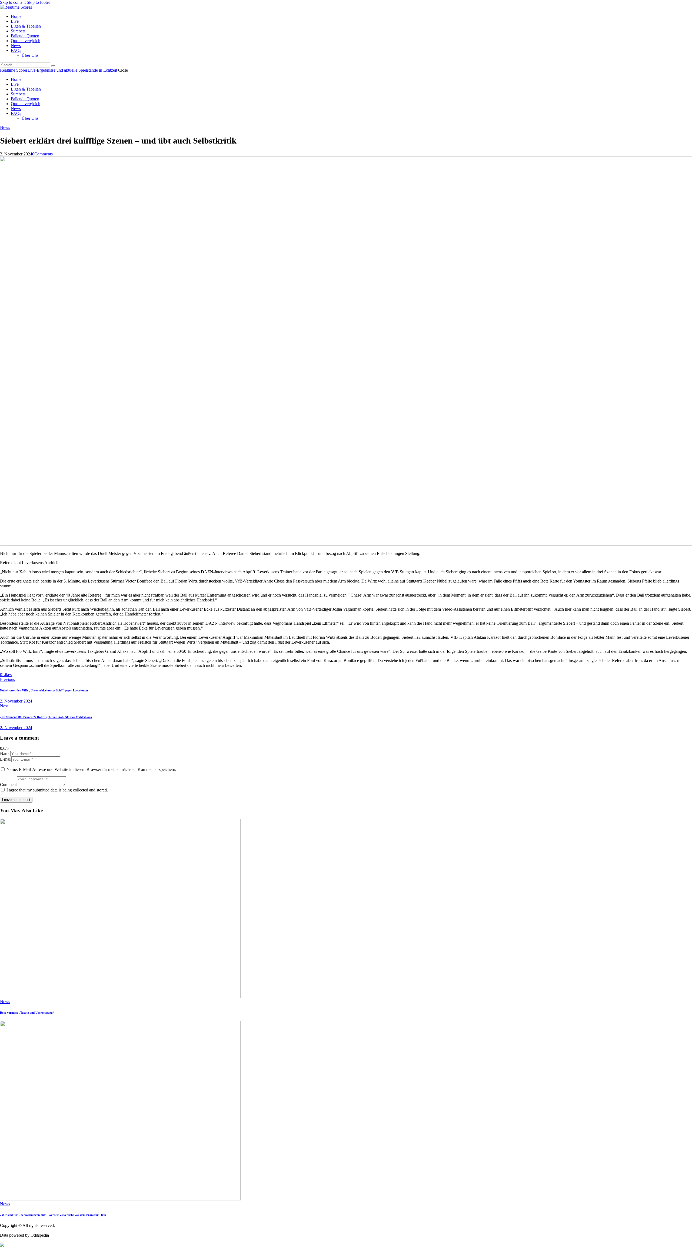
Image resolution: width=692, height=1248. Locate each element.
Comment (8, 784)
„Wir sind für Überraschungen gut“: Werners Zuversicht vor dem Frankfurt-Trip (53, 1214)
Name (5, 753)
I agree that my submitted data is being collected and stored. (57, 790)
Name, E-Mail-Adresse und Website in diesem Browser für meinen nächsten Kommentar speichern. (91, 769)
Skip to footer (38, 2)
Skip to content (13, 2)
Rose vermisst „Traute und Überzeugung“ (27, 1012)
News (5, 127)
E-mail (5, 759)
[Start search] (53, 66)
